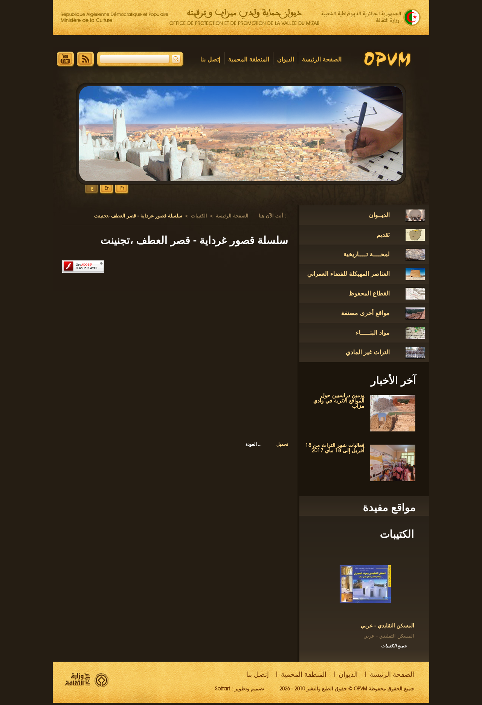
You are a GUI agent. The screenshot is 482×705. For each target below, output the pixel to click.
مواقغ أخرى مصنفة (365, 313)
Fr (122, 188)
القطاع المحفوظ (369, 293)
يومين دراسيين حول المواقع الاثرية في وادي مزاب (339, 400)
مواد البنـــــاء (373, 332)
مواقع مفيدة (389, 507)
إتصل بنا (210, 59)
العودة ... (253, 444)
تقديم (383, 234)
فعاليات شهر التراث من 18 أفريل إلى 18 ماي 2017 (335, 448)
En (107, 188)
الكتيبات (397, 534)
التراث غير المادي (368, 352)
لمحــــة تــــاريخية (366, 254)
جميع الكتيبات (394, 645)
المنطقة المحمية (248, 59)
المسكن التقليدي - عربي (387, 625)
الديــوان (379, 215)
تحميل (282, 444)
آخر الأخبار (393, 380)
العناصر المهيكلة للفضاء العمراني (348, 273)
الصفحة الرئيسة (322, 59)
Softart (222, 688)
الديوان (285, 59)
